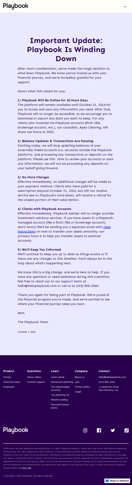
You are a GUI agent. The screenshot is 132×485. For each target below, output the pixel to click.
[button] (125, 6)
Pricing (7, 377)
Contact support (36, 382)
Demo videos (34, 377)
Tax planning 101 (60, 395)
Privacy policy (82, 386)
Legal (78, 391)
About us (79, 377)
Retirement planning (62, 382)
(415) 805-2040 (107, 382)
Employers (8, 386)
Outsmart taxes (11, 382)
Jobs (77, 382)
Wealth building (59, 399)
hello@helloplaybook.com (112, 377)
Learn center (58, 377)
